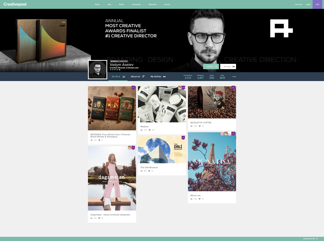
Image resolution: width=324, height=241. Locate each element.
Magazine (153, 4)
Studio (121, 4)
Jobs (109, 4)
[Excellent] (116, 70)
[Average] (112, 70)
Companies (136, 4)
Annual (167, 4)
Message (227, 67)
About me (135, 76)
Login (308, 4)
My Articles (156, 76)
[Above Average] (114, 70)
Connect (210, 66)
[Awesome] (118, 70)
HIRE (317, 4)
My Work (116, 76)
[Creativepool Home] (15, 5)
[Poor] (111, 70)
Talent (97, 4)
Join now (298, 4)
